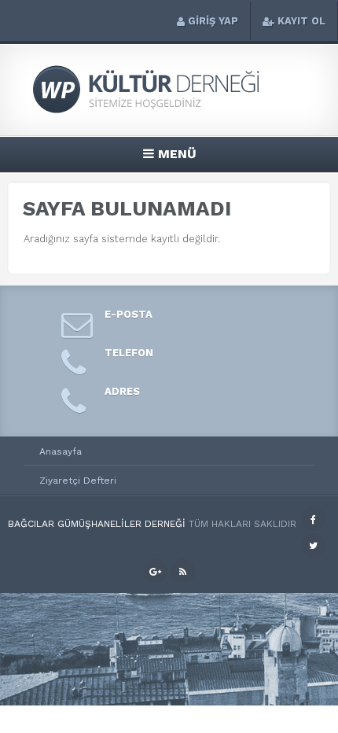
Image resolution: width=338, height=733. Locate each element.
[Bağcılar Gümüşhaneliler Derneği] (169, 111)
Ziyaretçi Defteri (77, 480)
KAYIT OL (301, 21)
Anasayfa (60, 451)
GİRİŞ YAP (213, 21)
